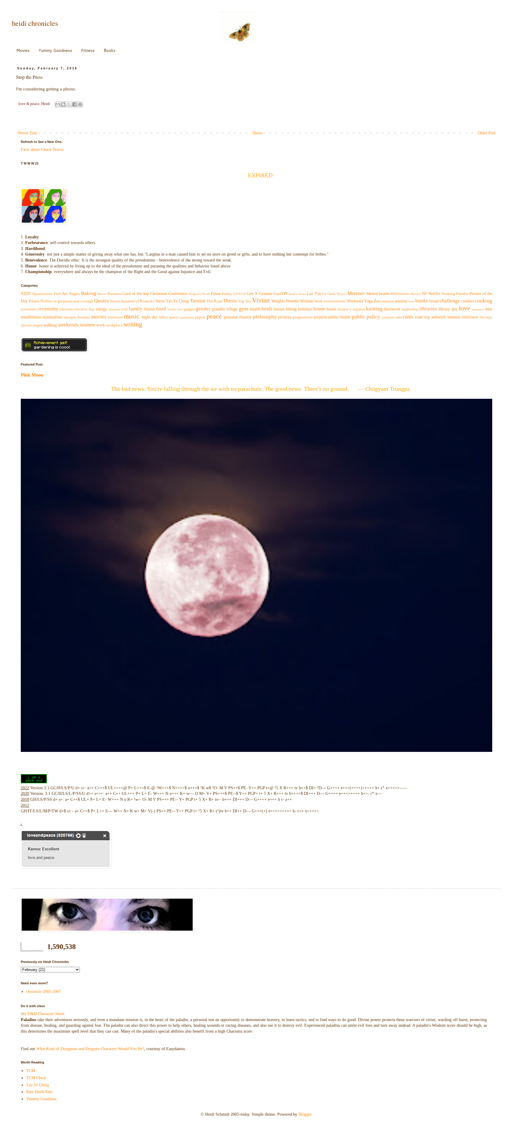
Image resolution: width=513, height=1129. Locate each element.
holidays (305, 309)
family (135, 309)
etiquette (114, 309)
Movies (23, 50)
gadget (189, 309)
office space (168, 317)
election (66, 309)
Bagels (74, 294)
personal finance (237, 317)
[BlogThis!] (63, 104)
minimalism (52, 317)
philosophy (265, 317)
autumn (401, 301)
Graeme (265, 293)
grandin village (225, 309)
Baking (88, 293)
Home (257, 133)
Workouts (355, 301)
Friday (227, 294)
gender (203, 309)
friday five (175, 309)
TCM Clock (36, 1078)
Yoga (368, 301)
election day (84, 309)
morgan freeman (77, 317)
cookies (467, 301)
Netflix (434, 293)
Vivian (261, 300)
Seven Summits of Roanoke (132, 301)
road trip (422, 317)
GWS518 (239, 294)
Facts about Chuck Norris (42, 149)
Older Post (486, 133)
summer (454, 317)
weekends (68, 325)
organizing (186, 317)
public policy (366, 317)
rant (399, 317)
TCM (30, 1071)
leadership (410, 309)
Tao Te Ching (177, 301)
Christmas (158, 293)
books (421, 301)
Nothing (448, 294)
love (464, 308)
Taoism (197, 301)
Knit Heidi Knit (39, 1092)
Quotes (101, 301)
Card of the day (136, 293)
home (319, 309)
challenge (450, 301)
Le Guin (328, 294)
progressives (303, 317)
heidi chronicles (35, 23)
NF (424, 293)
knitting (374, 309)
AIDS (26, 293)
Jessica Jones (297, 294)
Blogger (304, 1114)
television (470, 317)
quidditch (388, 317)
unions (26, 325)
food (161, 309)
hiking (291, 309)
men (488, 309)
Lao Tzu (314, 293)
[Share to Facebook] (74, 104)
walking (50, 325)
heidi (267, 309)
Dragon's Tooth (199, 294)
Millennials (399, 294)
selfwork (438, 317)
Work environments (330, 301)
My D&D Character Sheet (42, 1014)
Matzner (356, 293)
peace (214, 316)
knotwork (392, 309)
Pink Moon (32, 375)
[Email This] (58, 104)
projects (320, 317)
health (255, 309)
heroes (279, 309)
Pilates (34, 301)
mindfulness (31, 317)
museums (115, 317)
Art (65, 293)
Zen (377, 301)
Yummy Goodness (55, 50)
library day (448, 309)
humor (343, 309)
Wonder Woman (299, 301)
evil (124, 309)
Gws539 (280, 293)
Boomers (114, 294)
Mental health (377, 293)
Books (109, 50)
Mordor (415, 294)
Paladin (462, 294)
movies (98, 317)
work (100, 325)
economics (29, 309)
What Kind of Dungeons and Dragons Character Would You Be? (90, 1049)
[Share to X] (69, 104)
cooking (483, 301)
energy (101, 309)
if (350, 309)
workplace (114, 325)
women (87, 325)
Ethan (216, 293)
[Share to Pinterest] (80, 104)
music (132, 316)
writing (133, 324)
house (331, 309)
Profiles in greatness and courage (66, 301)
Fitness (88, 50)
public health (339, 317)
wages (37, 325)
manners (478, 309)
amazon (387, 301)
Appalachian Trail (46, 294)
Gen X (252, 293)
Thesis (230, 301)
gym (243, 309)
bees (411, 301)
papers (200, 317)
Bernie (101, 294)
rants (408, 317)
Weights (278, 301)
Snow (160, 301)
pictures (284, 317)
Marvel (341, 294)
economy (48, 309)
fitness (149, 309)
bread (433, 301)
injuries (359, 309)
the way (486, 317)
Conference (177, 293)
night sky (149, 317)
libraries (428, 309)
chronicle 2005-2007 (43, 991)
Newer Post (27, 133)
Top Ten (244, 301)
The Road (214, 301)
